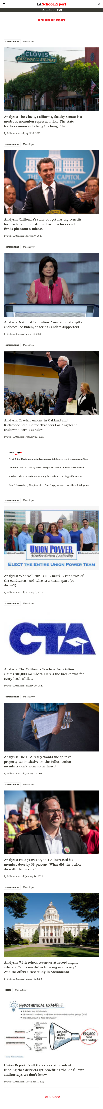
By (5, 133)
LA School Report (51, 4)
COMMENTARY (12, 41)
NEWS (8, 990)
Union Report (29, 41)
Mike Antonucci (15, 133)
